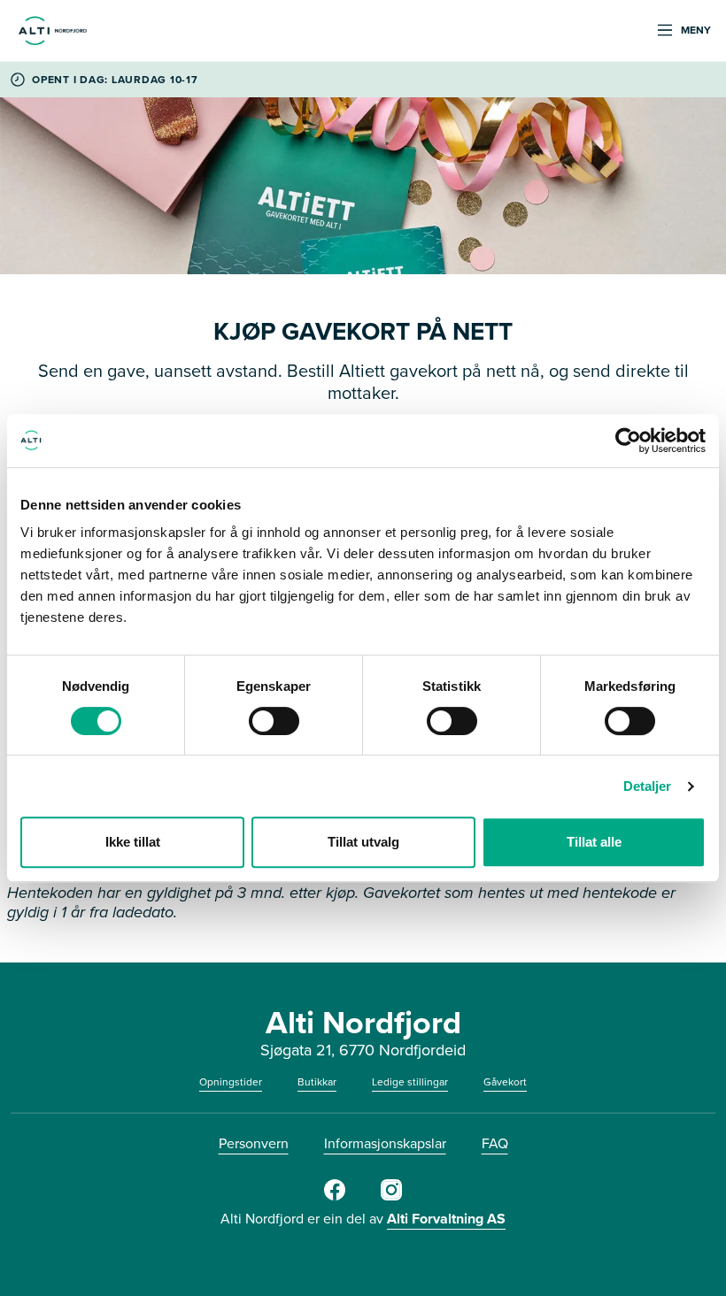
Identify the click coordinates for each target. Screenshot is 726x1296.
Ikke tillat (132, 841)
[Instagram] (391, 1197)
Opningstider (230, 1082)
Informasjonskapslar (385, 1143)
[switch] (274, 721)
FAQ (495, 1143)
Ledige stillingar (410, 1082)
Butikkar (316, 1082)
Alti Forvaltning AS (446, 1218)
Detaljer (647, 786)
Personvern (254, 1143)
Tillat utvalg (363, 841)
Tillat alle (594, 841)
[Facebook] (334, 1197)
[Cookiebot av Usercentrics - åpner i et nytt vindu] (628, 440)
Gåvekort (505, 1082)
